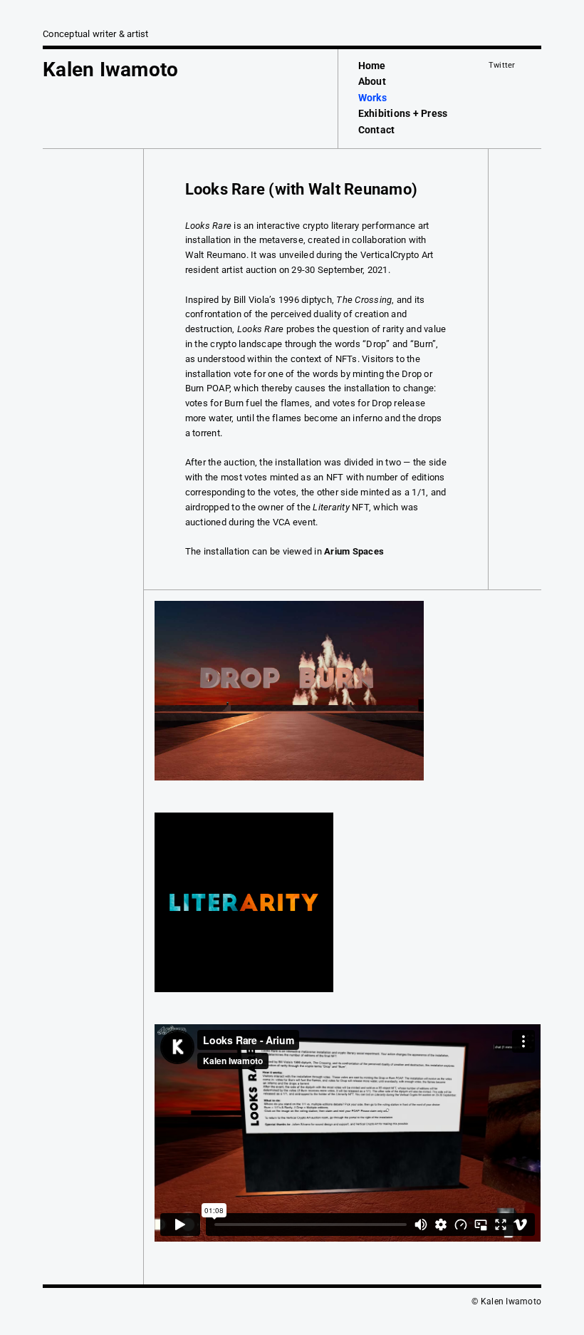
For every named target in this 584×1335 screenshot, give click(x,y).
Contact (376, 129)
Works (372, 97)
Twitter (502, 65)
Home (372, 65)
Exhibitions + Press (403, 113)
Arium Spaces (354, 551)
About (372, 81)
